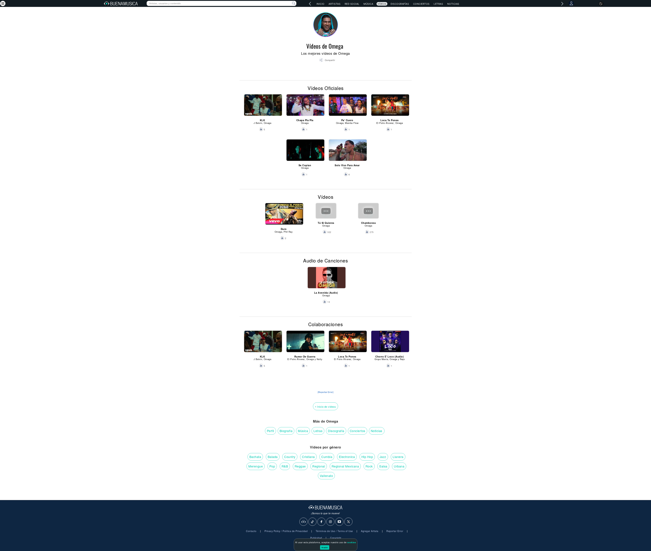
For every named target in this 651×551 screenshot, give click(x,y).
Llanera (398, 456)
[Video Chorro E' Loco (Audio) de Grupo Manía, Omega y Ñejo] (390, 343)
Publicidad (316, 537)
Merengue (255, 466)
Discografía (336, 430)
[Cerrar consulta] (289, 3)
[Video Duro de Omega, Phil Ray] (284, 215)
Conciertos (421, 3)
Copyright (335, 537)
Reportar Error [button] (394, 531)
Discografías (400, 3)
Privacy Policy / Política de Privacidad (286, 531)
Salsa (383, 466)
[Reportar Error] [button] (325, 392)
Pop (272, 466)
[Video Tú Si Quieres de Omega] (326, 215)
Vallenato (326, 475)
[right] (562, 4)
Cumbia (326, 456)
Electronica (347, 456)
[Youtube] (340, 522)
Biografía (286, 430)
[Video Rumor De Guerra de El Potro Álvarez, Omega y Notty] (305, 343)
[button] (327, 60)
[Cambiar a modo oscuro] (601, 4)
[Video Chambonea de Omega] (368, 215)
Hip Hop (367, 456)
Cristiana (308, 456)
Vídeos (382, 3)
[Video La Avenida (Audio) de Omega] (326, 279)
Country (289, 456)
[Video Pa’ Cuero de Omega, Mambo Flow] (347, 106)
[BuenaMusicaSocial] (304, 522)
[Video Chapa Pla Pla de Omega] (305, 106)
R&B (285, 466)
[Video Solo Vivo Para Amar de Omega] (347, 151)
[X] (348, 522)
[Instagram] (331, 522)
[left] (310, 4)
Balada (273, 456)
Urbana (399, 466)
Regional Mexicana (345, 466)
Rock (369, 466)
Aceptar (324, 547)
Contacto (251, 531)
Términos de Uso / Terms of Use (334, 531)
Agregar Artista (369, 531)
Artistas (334, 3)
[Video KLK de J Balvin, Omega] (262, 106)
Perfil (270, 430)
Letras (438, 3)
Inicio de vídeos (325, 406)
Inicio (320, 3)
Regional (318, 466)
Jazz (383, 456)
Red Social (352, 3)
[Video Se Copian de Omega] (305, 151)
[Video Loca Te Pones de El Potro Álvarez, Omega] (390, 106)
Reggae (300, 466)
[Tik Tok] (313, 522)
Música (368, 3)
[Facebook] (322, 522)
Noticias (453, 3)
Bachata (255, 456)
